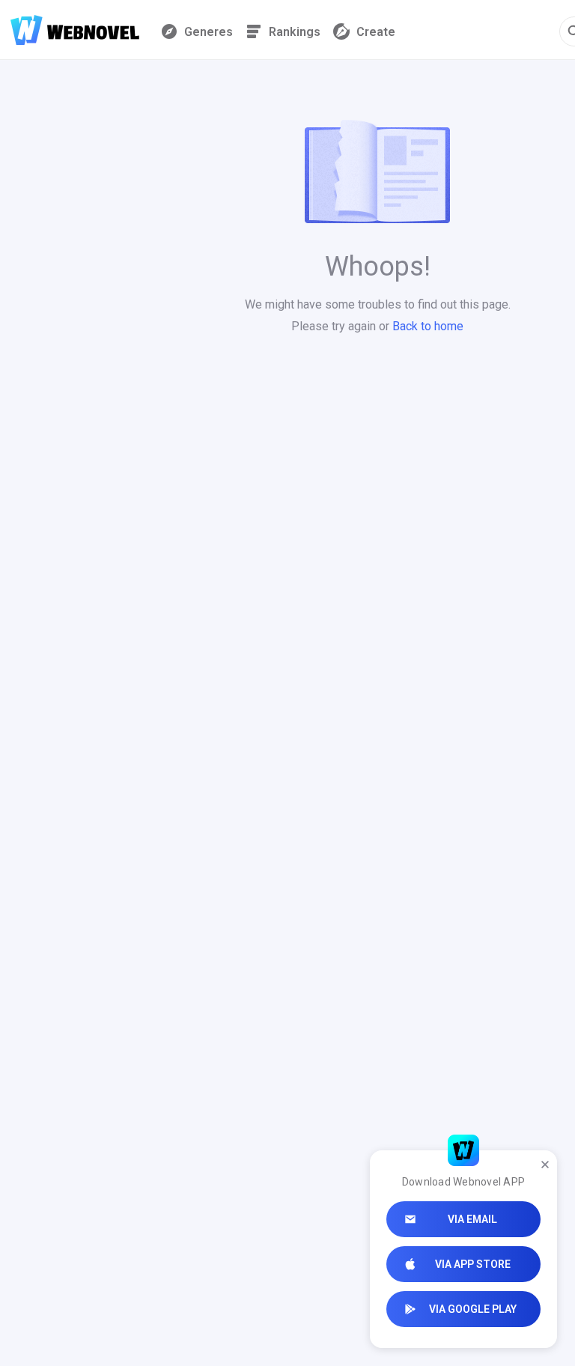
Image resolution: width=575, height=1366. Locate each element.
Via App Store (473, 1264)
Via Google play (473, 1309)
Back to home (427, 326)
